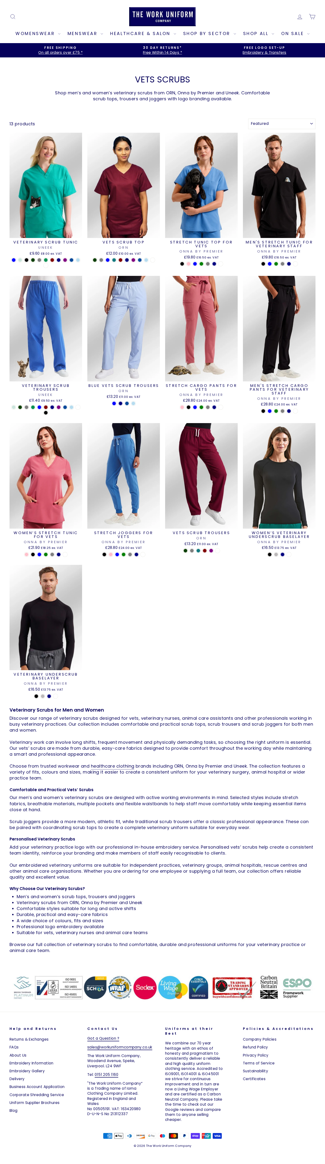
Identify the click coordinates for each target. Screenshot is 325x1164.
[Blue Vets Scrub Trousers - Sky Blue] (133, 403)
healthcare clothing (112, 766)
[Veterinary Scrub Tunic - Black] (26, 260)
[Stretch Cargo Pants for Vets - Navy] (214, 407)
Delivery (17, 1078)
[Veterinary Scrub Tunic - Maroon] (52, 260)
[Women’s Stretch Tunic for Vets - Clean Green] (46, 554)
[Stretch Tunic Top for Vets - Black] (182, 264)
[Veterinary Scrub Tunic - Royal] (71, 260)
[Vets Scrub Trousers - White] (217, 550)
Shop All (257, 33)
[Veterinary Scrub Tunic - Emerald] (46, 260)
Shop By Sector (207, 33)
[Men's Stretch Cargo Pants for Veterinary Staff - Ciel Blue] (269, 411)
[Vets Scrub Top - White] (152, 260)
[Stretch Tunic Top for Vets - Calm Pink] (188, 264)
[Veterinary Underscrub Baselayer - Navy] (49, 696)
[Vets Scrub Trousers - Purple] (211, 550)
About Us (18, 1055)
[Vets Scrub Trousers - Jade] (198, 550)
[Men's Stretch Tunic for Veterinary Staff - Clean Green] (276, 264)
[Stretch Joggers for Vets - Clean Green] (123, 554)
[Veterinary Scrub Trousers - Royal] (65, 407)
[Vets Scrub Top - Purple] (133, 260)
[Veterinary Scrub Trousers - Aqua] (13, 407)
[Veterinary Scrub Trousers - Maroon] (46, 407)
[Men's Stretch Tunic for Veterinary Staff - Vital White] (295, 264)
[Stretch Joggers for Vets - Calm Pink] (110, 554)
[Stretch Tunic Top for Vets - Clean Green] (201, 264)
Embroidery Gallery (27, 1070)
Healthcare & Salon (141, 33)
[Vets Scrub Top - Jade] (114, 260)
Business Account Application (37, 1086)
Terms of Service (259, 1063)
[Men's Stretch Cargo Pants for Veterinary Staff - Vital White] (295, 411)
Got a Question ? (103, 1038)
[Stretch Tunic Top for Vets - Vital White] (220, 264)
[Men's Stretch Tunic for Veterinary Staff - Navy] (289, 264)
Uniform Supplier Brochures (35, 1102)
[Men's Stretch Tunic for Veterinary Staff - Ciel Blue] (269, 264)
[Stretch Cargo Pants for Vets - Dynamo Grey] (208, 407)
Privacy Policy (255, 1055)
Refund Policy (255, 1047)
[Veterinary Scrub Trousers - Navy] (52, 407)
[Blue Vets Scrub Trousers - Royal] (127, 403)
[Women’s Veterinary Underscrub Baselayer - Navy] (282, 554)
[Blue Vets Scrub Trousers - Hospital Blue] (114, 403)
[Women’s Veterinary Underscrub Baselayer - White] (289, 554)
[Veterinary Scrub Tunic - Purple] (65, 260)
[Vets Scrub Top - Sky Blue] (146, 260)
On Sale (293, 33)
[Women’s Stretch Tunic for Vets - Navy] (58, 554)
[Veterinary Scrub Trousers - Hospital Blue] (39, 407)
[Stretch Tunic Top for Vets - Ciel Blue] (195, 264)
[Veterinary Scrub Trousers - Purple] (58, 407)
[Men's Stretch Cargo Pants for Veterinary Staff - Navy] (289, 411)
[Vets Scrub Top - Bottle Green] (95, 260)
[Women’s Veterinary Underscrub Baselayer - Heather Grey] (276, 554)
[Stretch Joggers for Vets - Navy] (136, 554)
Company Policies (259, 1039)
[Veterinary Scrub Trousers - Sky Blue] (71, 407)
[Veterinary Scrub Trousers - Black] (46, 412)
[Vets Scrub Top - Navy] (127, 260)
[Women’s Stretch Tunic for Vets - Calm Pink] (26, 554)
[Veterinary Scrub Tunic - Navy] (58, 260)
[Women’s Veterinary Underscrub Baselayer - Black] (269, 554)
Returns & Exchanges (29, 1039)
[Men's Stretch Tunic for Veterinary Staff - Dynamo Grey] (282, 264)
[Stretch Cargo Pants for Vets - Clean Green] (201, 407)
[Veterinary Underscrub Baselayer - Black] (36, 696)
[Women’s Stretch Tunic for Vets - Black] (33, 554)
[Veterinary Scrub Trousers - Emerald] (33, 407)
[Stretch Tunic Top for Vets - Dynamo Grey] (208, 264)
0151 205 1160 (106, 1074)
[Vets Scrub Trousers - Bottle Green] (185, 550)
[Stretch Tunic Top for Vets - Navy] (214, 264)
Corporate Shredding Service (37, 1094)
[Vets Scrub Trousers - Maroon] (204, 550)
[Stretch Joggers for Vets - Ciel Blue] (117, 554)
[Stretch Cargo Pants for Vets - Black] (188, 407)
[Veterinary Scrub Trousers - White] (78, 407)
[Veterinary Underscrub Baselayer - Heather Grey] (42, 696)
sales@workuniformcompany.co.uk (119, 1047)
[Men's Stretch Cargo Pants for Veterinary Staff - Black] (263, 411)
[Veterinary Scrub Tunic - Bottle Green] (33, 260)
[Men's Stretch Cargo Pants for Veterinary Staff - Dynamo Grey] (282, 411)
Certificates (254, 1078)
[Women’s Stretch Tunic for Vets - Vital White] (65, 554)
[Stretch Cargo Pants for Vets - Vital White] (220, 407)
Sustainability (255, 1070)
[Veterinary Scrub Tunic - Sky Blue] (78, 260)
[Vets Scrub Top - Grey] (101, 260)
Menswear (83, 33)
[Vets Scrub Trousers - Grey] (192, 550)
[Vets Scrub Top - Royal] (140, 260)
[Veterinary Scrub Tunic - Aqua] (20, 260)
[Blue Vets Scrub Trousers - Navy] (120, 403)
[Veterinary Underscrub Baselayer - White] (55, 696)
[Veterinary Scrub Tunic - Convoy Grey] (39, 260)
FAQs (14, 1047)
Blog (14, 1110)
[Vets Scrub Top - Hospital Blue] (107, 260)
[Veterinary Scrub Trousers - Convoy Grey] (26, 407)
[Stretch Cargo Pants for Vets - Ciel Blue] (195, 407)
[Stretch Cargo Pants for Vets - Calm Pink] (182, 407)
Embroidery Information (32, 1063)
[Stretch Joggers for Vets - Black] (104, 554)
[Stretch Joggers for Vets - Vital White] (143, 554)
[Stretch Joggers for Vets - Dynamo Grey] (130, 554)
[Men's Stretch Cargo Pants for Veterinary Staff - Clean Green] (276, 411)
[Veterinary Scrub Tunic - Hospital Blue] (13, 260)
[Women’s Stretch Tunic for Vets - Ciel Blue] (39, 554)
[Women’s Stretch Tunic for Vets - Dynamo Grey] (52, 554)
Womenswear (36, 33)
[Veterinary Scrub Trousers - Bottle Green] (20, 407)
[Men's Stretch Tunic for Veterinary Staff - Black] (263, 264)
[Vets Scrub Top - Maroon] (120, 260)
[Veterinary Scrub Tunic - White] (46, 265)
